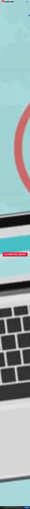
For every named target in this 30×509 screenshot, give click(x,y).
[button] (29, 15)
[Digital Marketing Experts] (8, 1)
